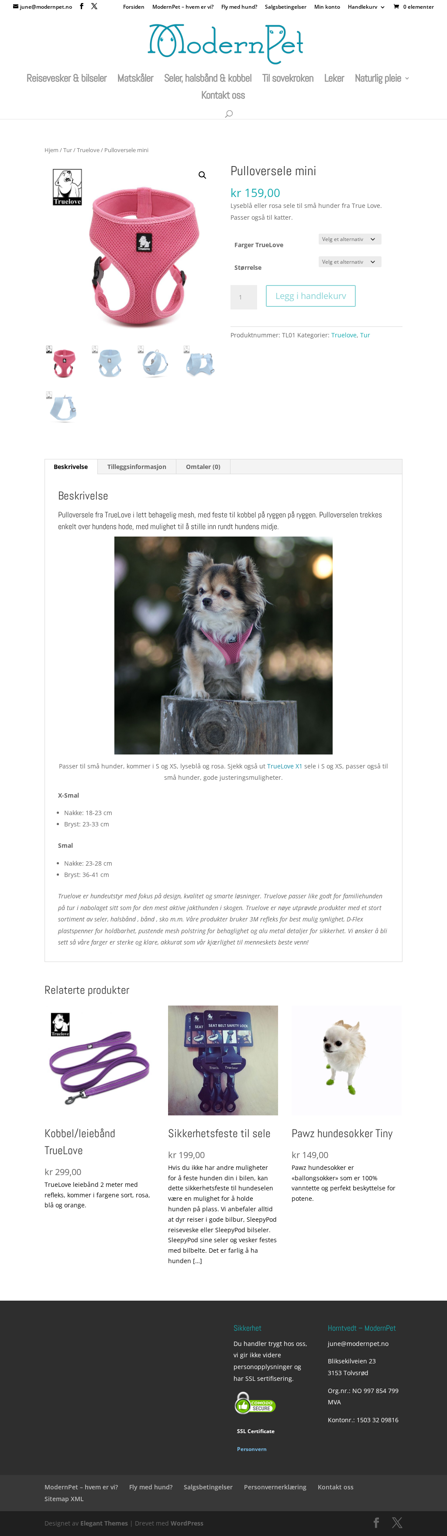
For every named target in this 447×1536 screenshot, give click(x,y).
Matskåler (135, 80)
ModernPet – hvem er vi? (182, 7)
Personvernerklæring (275, 1487)
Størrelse (247, 267)
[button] (202, 175)
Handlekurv (362, 7)
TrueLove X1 (285, 766)
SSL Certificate (256, 1431)
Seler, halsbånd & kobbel (207, 80)
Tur (67, 150)
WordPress (187, 1523)
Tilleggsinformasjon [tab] (136, 466)
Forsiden (133, 7)
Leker (334, 80)
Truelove (88, 150)
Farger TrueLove (258, 245)
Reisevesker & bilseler (67, 80)
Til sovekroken (287, 80)
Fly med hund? (239, 7)
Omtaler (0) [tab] (203, 466)
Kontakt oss (223, 97)
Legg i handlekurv (310, 296)
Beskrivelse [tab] (71, 466)
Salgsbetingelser (285, 7)
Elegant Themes (104, 1523)
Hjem (51, 150)
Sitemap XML (64, 1499)
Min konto (327, 7)
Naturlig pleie (378, 80)
